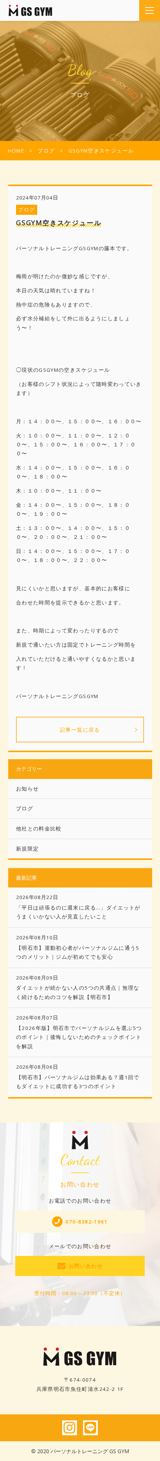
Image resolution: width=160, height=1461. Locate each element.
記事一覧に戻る (80, 729)
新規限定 (27, 848)
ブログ (26, 209)
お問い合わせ (85, 1266)
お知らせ (27, 788)
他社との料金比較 (39, 828)
